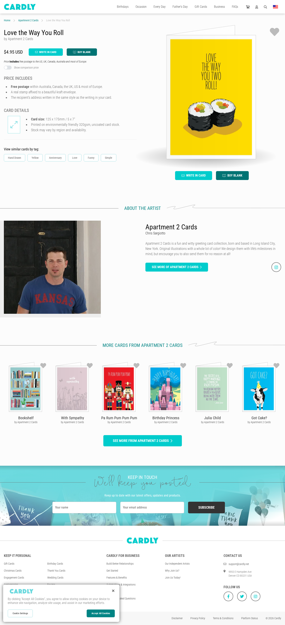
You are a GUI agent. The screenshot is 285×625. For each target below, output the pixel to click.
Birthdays (123, 7)
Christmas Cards (13, 570)
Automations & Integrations (121, 584)
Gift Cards (201, 7)
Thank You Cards (56, 570)
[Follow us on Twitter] (242, 596)
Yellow (35, 157)
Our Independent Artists (177, 563)
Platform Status (249, 618)
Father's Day (180, 7)
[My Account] (256, 7)
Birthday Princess (165, 418)
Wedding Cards (55, 577)
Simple (108, 157)
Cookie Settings (20, 613)
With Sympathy (72, 418)
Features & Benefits (116, 577)
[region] (61, 603)
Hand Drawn (14, 157)
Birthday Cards (55, 563)
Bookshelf (26, 418)
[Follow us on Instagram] (255, 596)
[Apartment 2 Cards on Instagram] (276, 267)
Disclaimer (177, 618)
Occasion (141, 7)
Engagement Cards (14, 577)
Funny (91, 157)
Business (219, 7)
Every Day (160, 7)
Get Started (112, 570)
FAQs (235, 7)
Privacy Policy (197, 618)
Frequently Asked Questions (121, 598)
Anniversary (55, 157)
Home (7, 20)
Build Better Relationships (120, 563)
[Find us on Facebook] (228, 596)
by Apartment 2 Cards (25, 422)
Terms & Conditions (223, 618)
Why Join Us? (172, 570)
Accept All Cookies (101, 613)
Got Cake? (259, 418)
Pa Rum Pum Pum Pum (119, 418)
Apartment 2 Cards (28, 20)
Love (74, 157)
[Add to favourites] (274, 32)
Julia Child (212, 418)
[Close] (113, 590)
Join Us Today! (172, 577)
